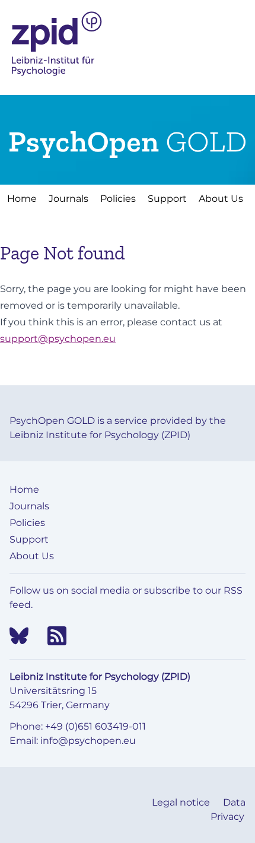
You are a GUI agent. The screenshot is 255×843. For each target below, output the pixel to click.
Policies (118, 198)
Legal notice (182, 802)
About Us (221, 198)
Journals (68, 198)
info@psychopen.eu (88, 740)
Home (22, 198)
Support (167, 198)
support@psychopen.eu (58, 338)
